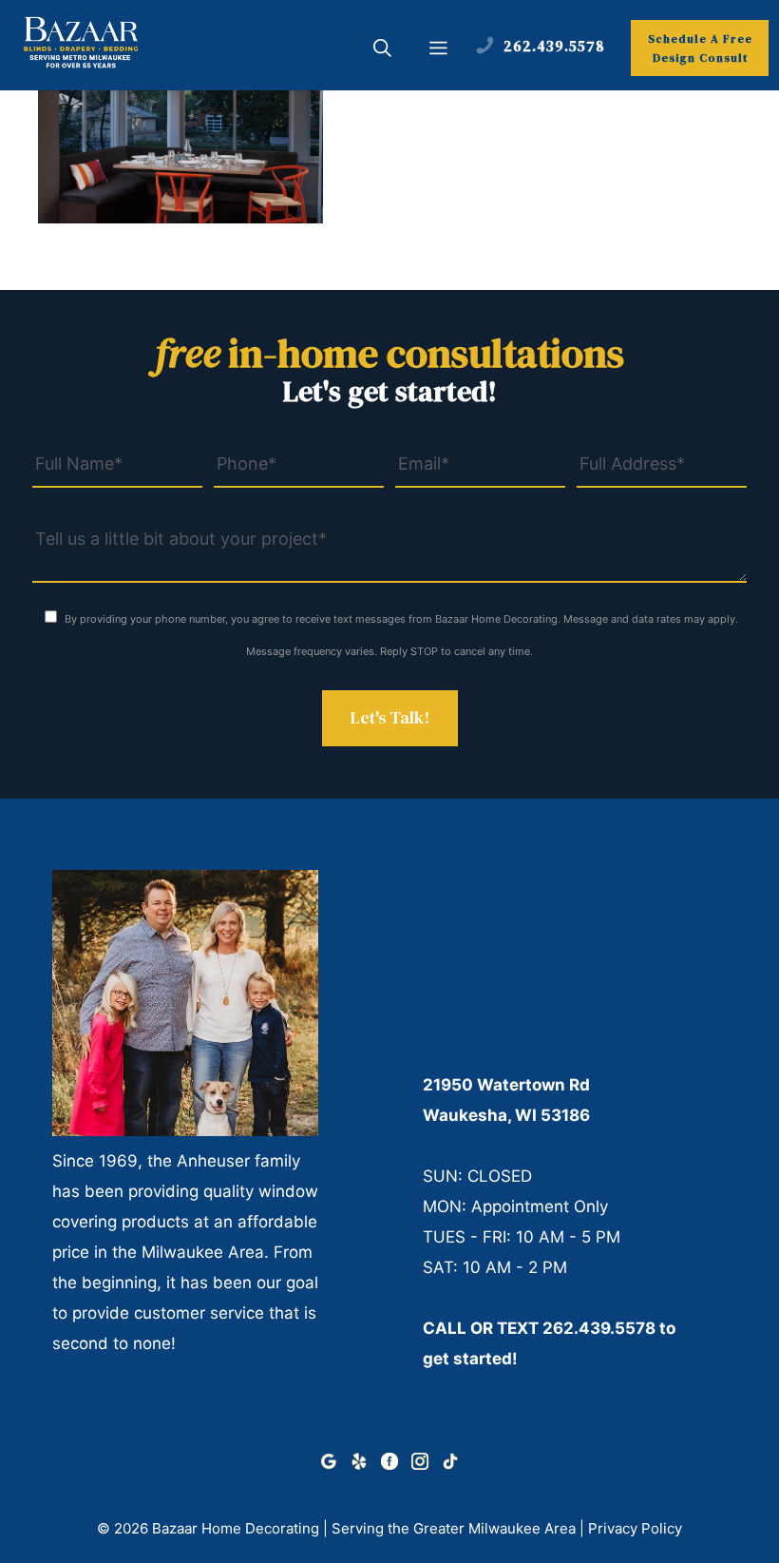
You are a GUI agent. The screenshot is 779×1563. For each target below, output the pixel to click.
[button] (382, 50)
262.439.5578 (599, 1328)
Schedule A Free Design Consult (700, 48)
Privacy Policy (635, 1528)
